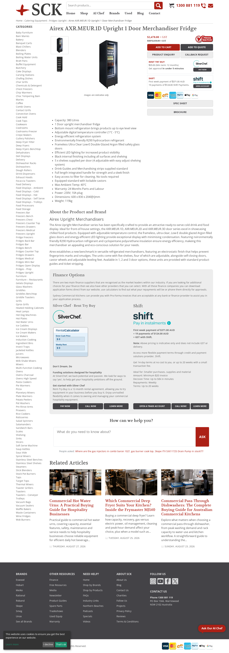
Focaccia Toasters (26, 181)
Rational (20, 595)
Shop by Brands (92, 585)
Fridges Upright (58, 20)
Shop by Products (93, 590)
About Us (122, 580)
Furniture (21, 276)
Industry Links (91, 600)
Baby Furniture (24, 32)
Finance (53, 580)
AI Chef (98, 13)
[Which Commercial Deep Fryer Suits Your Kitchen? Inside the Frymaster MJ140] (131, 483)
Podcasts (88, 611)
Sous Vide (21, 452)
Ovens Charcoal (25, 375)
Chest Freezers (24, 89)
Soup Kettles (23, 449)
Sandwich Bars (24, 428)
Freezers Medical (25, 230)
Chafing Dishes (24, 78)
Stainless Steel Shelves (28, 463)
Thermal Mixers (25, 484)
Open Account (202, 86)
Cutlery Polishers (25, 138)
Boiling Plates (23, 53)
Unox (19, 616)
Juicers (19, 353)
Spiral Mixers (23, 456)
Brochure (180, 112)
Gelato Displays (24, 283)
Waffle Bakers (23, 509)
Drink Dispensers (25, 173)
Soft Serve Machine (27, 445)
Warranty (54, 621)
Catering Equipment (35, 20)
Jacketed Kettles (25, 350)
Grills (19, 301)
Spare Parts (55, 606)
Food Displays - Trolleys (29, 202)
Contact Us (123, 590)
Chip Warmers (24, 92)
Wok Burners (23, 519)
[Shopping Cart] (171, 5)
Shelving (20, 435)
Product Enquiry (163, 54)
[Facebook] (168, 581)
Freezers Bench (24, 216)
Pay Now (202, 70)
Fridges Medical (25, 258)
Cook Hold (21, 117)
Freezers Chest (24, 219)
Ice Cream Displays (26, 329)
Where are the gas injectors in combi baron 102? (102, 451)
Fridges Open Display (28, 265)
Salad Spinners (24, 421)
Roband (20, 600)
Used (128, 13)
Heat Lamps (22, 311)
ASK (202, 437)
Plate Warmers (24, 396)
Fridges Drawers (25, 255)
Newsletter (55, 595)
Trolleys (20, 498)
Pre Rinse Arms (24, 406)
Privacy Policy (124, 611)
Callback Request (196, 54)
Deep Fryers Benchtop (28, 149)
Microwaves (22, 357)
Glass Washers (24, 286)
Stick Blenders (24, 470)
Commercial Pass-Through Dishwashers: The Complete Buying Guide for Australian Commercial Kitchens (186, 507)
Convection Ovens (26, 113)
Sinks (19, 438)
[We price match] (204, 38)
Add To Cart (163, 47)
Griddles (20, 290)
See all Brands (24, 621)
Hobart (20, 585)
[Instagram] (153, 581)
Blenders (21, 50)
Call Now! (181, 406)
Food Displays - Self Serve (30, 198)
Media (52, 590)
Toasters (20, 491)
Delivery (20, 159)
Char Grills (22, 82)
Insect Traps (23, 346)
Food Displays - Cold (27, 191)
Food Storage (23, 209)
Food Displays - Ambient (29, 188)
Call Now (90, 406)
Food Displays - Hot (26, 195)
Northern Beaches (93, 606)
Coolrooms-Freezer (26, 131)
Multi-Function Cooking (29, 368)
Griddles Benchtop (26, 293)
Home (70, 13)
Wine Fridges (23, 516)
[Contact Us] (210, 5)
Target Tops (22, 481)
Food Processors (25, 205)
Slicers (19, 442)
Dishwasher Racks (26, 163)
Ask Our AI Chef (212, 628)
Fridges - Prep (24, 269)
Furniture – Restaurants (29, 279)
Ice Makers (22, 336)
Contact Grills (23, 110)
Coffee (19, 103)
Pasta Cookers (24, 382)
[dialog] (36, 640)
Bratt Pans (21, 61)
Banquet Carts (24, 43)
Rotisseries (22, 417)
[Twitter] (175, 581)
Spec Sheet (180, 103)
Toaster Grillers (24, 488)
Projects (121, 606)
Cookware (21, 124)
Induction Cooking (26, 339)
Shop (84, 13)
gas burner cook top (142, 451)
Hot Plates (21, 318)
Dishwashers (23, 166)
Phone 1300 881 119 (161, 597)
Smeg (19, 611)
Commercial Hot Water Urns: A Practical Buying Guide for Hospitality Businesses (71, 507)
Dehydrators (23, 152)
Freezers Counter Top (28, 223)
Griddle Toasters (25, 297)
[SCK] (39, 9)
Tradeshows (56, 611)
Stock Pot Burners (26, 473)
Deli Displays (23, 156)
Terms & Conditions (128, 621)
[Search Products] (158, 5)
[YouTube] (160, 581)
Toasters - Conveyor (27, 495)
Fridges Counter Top (27, 251)
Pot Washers (23, 403)
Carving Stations (25, 75)
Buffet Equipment (26, 64)
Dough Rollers (24, 170)
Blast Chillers (23, 46)
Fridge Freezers (24, 237)
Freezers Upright (25, 233)
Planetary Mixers (25, 392)
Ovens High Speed (26, 378)
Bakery (19, 39)
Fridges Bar (22, 244)
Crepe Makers (24, 135)
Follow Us (122, 600)
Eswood (20, 580)
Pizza (19, 389)
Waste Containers (26, 512)
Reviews (121, 616)
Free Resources (58, 585)
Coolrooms (22, 128)
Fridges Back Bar (25, 241)
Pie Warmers (23, 385)
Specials (87, 616)
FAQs (86, 595)
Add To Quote (197, 47)
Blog (140, 13)
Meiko (19, 590)
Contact (154, 13)
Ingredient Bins (24, 343)
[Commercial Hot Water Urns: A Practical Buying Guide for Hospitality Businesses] (75, 483)
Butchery (21, 68)
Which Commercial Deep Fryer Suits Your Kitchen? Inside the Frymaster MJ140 (130, 505)
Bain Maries (22, 36)
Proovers (21, 410)
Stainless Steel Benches (29, 459)
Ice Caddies (22, 325)
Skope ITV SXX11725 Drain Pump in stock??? (179, 451)
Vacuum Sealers (25, 505)
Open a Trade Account (152, 406)
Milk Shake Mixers (26, 361)
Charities (122, 595)
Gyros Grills (22, 304)
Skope (19, 606)
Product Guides (58, 600)
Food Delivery (23, 184)
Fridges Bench (24, 248)
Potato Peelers (24, 399)
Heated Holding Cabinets (30, 308)
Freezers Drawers (26, 226)
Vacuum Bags (23, 502)
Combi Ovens (23, 106)
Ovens (19, 371)
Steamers (21, 466)
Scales (19, 431)
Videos (86, 621)
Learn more (116, 406)
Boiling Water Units (27, 57)
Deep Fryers (22, 145)
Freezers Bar (23, 212)
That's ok (61, 644)
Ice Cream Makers (26, 332)
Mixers (19, 364)
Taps (18, 477)
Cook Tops (21, 121)
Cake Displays (23, 71)
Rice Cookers (23, 413)
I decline (48, 644)
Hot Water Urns (24, 322)
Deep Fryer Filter (25, 142)
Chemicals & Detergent (29, 85)
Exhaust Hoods (24, 177)
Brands (114, 13)
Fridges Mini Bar (25, 262)
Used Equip (55, 616)
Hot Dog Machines (26, 315)
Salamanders (23, 424)
